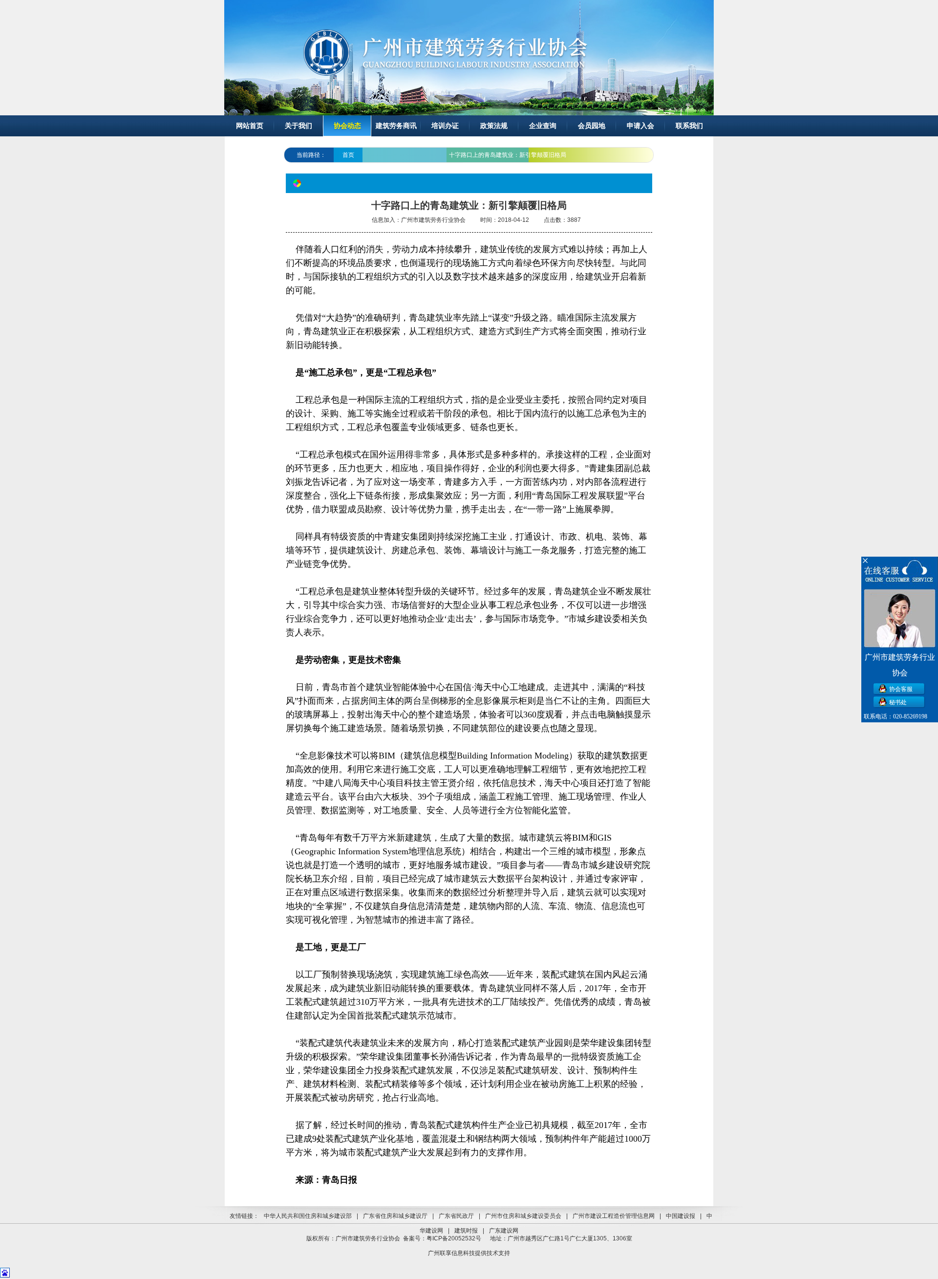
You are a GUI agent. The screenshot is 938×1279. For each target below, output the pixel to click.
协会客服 (901, 689)
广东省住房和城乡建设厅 (395, 1216)
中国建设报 (680, 1216)
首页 (348, 155)
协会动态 (347, 126)
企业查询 (542, 126)
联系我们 (689, 126)
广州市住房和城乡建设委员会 (523, 1216)
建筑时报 (466, 1230)
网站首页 (249, 126)
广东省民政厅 (456, 1216)
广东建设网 (503, 1230)
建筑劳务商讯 (396, 126)
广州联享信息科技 (451, 1253)
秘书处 (898, 702)
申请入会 (640, 126)
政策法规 (494, 126)
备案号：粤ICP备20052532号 (442, 1238)
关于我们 (298, 126)
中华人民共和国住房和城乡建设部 (308, 1216)
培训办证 (445, 126)
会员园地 (591, 126)
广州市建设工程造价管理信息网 (614, 1216)
